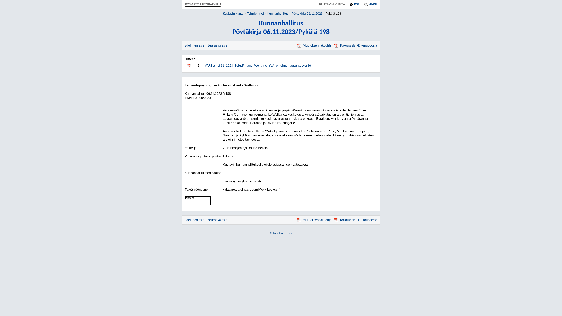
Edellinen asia (194, 45)
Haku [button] (373, 4)
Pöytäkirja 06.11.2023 (307, 14)
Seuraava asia (217, 45)
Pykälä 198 (333, 14)
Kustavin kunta (332, 4)
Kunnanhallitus (277, 14)
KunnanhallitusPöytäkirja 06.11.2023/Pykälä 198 (281, 28)
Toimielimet (255, 14)
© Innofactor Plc (281, 233)
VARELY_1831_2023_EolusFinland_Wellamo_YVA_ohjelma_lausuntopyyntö (258, 66)
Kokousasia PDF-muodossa (358, 45)
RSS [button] (357, 4)
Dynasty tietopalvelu (203, 4)
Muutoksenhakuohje (317, 45)
